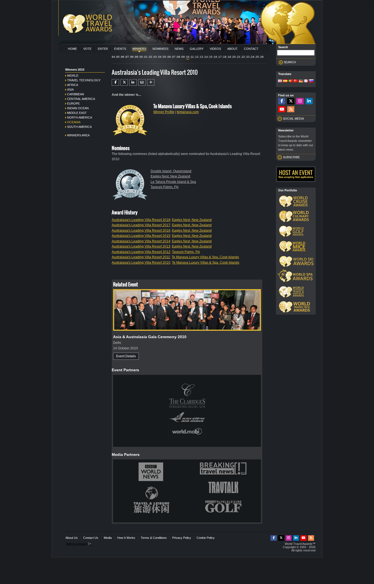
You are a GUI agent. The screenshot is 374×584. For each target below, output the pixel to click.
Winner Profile (163, 112)
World (72, 75)
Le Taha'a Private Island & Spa (173, 182)
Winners (139, 48)
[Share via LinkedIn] (133, 82)
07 (174, 56)
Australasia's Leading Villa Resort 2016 (141, 230)
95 (118, 56)
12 (196, 56)
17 (220, 56)
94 (113, 56)
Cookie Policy (206, 537)
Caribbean (75, 94)
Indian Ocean (78, 108)
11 (192, 56)
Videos (215, 48)
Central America (81, 98)
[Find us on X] (290, 101)
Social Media (293, 118)
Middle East (77, 112)
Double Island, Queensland (171, 171)
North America (79, 117)
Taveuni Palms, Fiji (165, 187)
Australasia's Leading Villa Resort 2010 (141, 262)
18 (224, 56)
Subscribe (291, 157)
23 (248, 56)
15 (210, 56)
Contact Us (90, 537)
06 (169, 56)
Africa (72, 85)
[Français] (306, 81)
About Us (71, 537)
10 (187, 56)
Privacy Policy (181, 537)
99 (136, 56)
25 (257, 56)
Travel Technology (83, 80)
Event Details (126, 356)
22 (243, 56)
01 (146, 56)
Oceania (73, 122)
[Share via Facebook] (115, 82)
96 (122, 56)
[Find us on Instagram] (299, 101)
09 (183, 56)
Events (120, 48)
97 (127, 56)
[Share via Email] (142, 82)
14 (206, 56)
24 (252, 56)
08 (178, 56)
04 (160, 56)
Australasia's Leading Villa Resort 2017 (141, 225)
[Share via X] (124, 82)
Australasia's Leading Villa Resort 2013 (141, 246)
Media (108, 537)
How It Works (126, 537)
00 (141, 56)
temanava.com (188, 112)
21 (238, 56)
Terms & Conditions (154, 537)
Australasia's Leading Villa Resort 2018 (141, 220)
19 (229, 56)
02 (150, 56)
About (232, 48)
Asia (70, 89)
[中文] (296, 81)
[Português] (290, 81)
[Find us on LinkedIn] (309, 101)
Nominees (160, 48)
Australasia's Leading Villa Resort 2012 (141, 252)
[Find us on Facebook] (281, 101)
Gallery (196, 48)
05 (164, 56)
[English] (280, 81)
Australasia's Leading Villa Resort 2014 (141, 241)
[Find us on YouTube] (281, 109)
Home (72, 48)
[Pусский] (311, 81)
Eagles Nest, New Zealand (170, 176)
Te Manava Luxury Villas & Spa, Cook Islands (205, 257)
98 (132, 56)
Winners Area (78, 135)
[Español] (285, 81)
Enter (103, 48)
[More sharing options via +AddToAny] (150, 82)
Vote (87, 48)
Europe (73, 103)
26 (262, 56)
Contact (251, 48)
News (179, 48)
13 (201, 56)
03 (155, 56)
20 (234, 56)
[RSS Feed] (290, 109)
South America (79, 126)
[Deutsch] (301, 81)
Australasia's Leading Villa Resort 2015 (141, 236)
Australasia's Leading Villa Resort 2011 (141, 257)
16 (215, 56)
